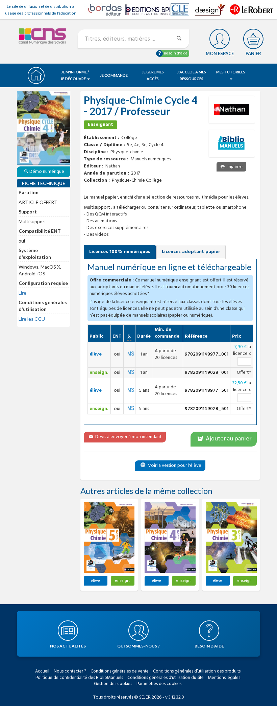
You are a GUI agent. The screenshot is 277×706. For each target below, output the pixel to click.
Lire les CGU (32, 319)
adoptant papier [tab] (191, 252)
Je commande (114, 75)
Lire (22, 293)
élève (95, 580)
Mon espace (220, 53)
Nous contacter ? (70, 671)
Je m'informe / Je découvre (74, 75)
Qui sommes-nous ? (138, 645)
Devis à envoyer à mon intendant (128, 437)
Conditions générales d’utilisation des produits (197, 671)
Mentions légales (224, 677)
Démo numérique (46, 172)
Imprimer (234, 166)
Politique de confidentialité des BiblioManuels (79, 677)
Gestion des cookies (113, 683)
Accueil (42, 671)
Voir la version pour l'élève (174, 466)
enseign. (122, 580)
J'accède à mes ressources (191, 75)
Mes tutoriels (230, 72)
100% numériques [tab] (119, 252)
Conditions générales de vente (120, 671)
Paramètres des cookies (158, 683)
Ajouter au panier (227, 439)
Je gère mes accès (153, 75)
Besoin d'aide (175, 53)
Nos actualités (68, 645)
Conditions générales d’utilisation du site (165, 677)
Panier (253, 53)
